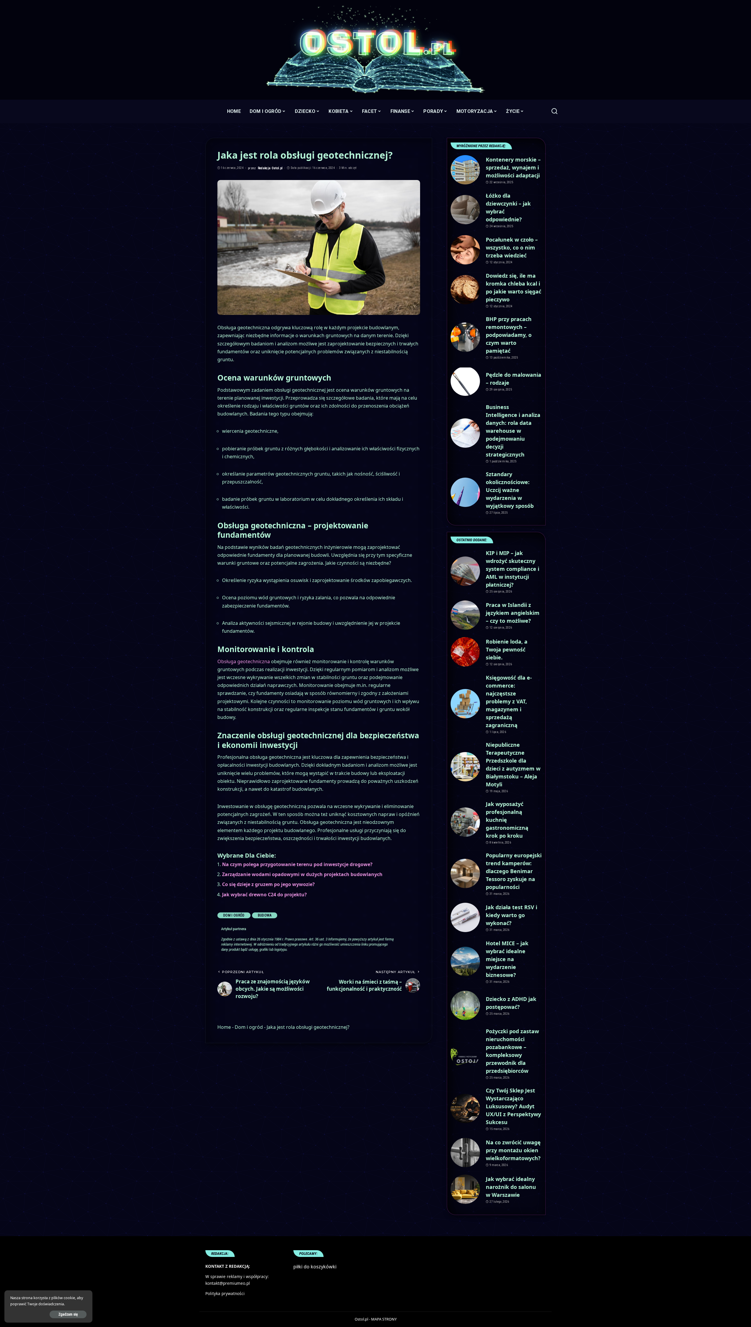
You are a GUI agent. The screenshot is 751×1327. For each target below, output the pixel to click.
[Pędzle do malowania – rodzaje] (465, 381)
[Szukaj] (554, 111)
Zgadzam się (68, 1314)
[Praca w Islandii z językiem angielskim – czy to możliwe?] (465, 615)
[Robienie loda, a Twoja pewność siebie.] (465, 651)
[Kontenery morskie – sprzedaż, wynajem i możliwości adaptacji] (465, 169)
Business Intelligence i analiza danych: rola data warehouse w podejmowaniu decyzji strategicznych (513, 430)
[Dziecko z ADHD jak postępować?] (465, 1005)
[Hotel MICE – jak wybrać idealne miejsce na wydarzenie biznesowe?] (465, 961)
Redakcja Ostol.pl (270, 168)
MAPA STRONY (384, 1319)
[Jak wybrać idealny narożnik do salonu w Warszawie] (465, 1189)
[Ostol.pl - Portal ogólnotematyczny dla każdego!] (375, 50)
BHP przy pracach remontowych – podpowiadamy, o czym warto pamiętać (509, 334)
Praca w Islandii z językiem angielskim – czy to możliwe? (512, 612)
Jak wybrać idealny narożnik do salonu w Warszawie (511, 1186)
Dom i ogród (234, 915)
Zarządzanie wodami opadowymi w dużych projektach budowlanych (302, 874)
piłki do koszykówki (314, 1266)
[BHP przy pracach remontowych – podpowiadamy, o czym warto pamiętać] (465, 337)
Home (224, 1027)
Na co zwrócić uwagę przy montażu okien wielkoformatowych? (513, 1150)
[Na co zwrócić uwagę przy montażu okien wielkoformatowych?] (465, 1152)
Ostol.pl (361, 1319)
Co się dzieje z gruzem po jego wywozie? (268, 884)
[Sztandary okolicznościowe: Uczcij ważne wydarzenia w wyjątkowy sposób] (465, 492)
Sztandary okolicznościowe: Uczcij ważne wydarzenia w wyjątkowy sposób (510, 490)
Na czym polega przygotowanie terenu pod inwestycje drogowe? (297, 864)
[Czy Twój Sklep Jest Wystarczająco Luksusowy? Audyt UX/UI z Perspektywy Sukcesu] (465, 1108)
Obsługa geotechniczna (243, 661)
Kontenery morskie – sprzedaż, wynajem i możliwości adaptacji (513, 167)
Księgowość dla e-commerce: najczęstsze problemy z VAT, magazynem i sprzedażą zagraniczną (509, 701)
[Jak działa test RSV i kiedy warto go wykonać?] (465, 917)
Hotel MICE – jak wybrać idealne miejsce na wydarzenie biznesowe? (507, 959)
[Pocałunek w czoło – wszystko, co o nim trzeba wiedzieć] (465, 249)
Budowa (264, 915)
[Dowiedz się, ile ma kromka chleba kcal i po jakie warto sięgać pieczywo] (465, 289)
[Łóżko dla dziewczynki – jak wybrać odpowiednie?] (465, 209)
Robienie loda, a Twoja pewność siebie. (506, 649)
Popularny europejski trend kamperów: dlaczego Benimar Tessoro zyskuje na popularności (514, 871)
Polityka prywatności (225, 1293)
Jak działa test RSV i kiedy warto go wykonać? (511, 915)
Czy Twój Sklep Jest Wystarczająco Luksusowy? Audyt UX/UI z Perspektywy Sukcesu (513, 1106)
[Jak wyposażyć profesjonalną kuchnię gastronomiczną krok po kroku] (465, 822)
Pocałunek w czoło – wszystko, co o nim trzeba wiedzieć (512, 247)
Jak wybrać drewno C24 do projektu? (264, 894)
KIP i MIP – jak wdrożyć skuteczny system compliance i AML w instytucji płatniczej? (512, 568)
